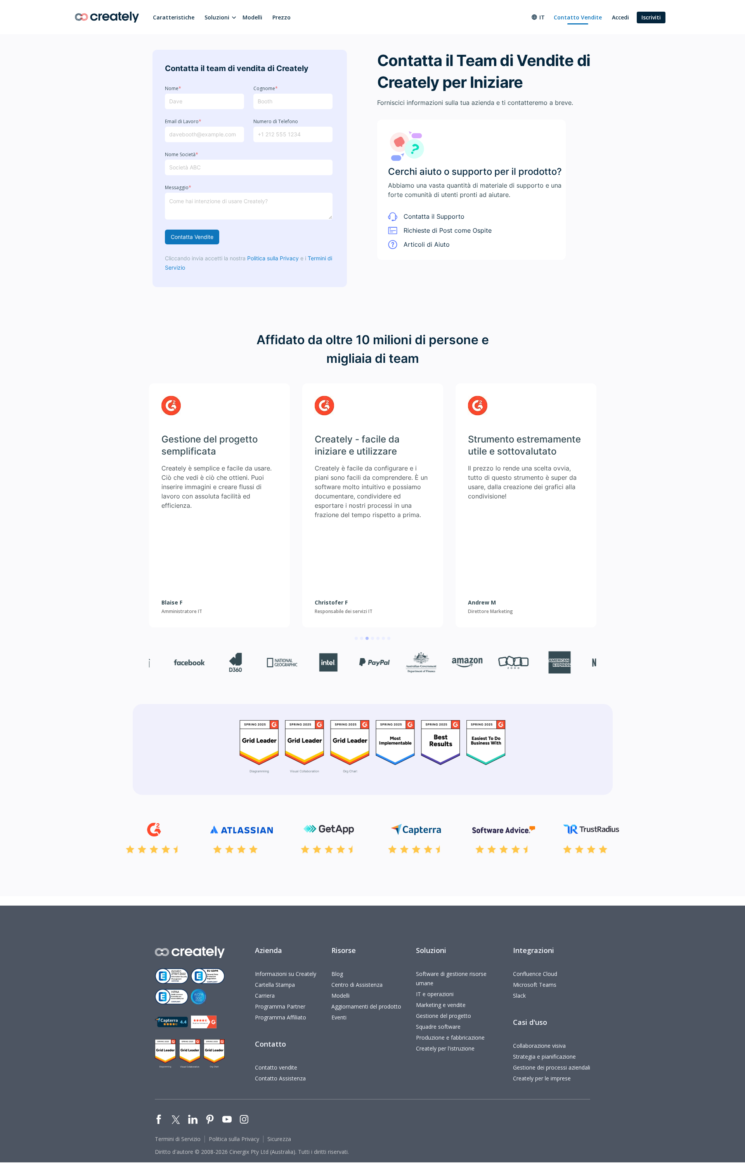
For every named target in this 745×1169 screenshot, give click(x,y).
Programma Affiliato (280, 1017)
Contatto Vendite (578, 17)
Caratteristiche (173, 17)
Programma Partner (280, 1006)
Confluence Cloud (535, 973)
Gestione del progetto (443, 1015)
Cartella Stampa (275, 984)
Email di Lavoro (183, 121)
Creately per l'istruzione (445, 1048)
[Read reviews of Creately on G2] (204, 1022)
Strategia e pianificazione (544, 1056)
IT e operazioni (435, 994)
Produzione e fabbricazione (450, 1037)
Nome (173, 88)
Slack (519, 995)
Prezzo (281, 17)
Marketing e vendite (441, 1005)
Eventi (339, 1017)
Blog (337, 973)
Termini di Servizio (178, 1139)
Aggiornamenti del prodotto (366, 1006)
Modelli (252, 17)
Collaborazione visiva (539, 1045)
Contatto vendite (276, 1067)
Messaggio (178, 188)
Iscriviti (651, 17)
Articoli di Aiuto (427, 244)
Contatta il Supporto (434, 216)
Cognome (265, 88)
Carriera (265, 995)
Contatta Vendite (192, 236)
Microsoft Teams (534, 984)
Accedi (620, 17)
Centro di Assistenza (357, 984)
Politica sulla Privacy (273, 258)
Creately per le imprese (542, 1078)
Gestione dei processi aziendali (551, 1067)
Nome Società (181, 155)
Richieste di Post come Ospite (448, 230)
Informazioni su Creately (285, 973)
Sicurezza (279, 1139)
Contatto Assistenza (280, 1078)
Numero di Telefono (275, 121)
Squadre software (438, 1026)
